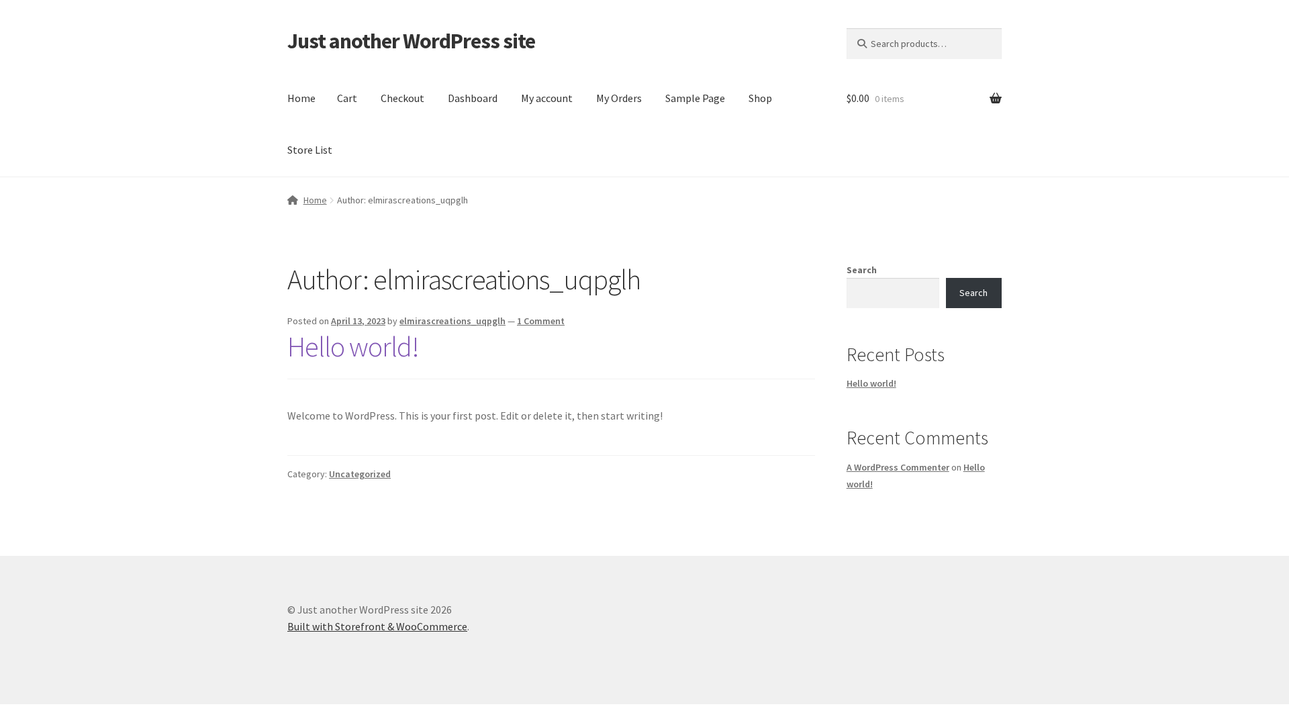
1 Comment (541, 321)
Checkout (402, 98)
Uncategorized (360, 474)
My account (547, 98)
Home (301, 98)
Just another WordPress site (411, 41)
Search (862, 270)
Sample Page (695, 98)
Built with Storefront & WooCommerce (377, 626)
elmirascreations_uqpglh (452, 321)
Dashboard (472, 98)
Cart (347, 98)
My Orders (619, 98)
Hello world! (353, 346)
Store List (309, 149)
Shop (760, 98)
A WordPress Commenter (898, 467)
